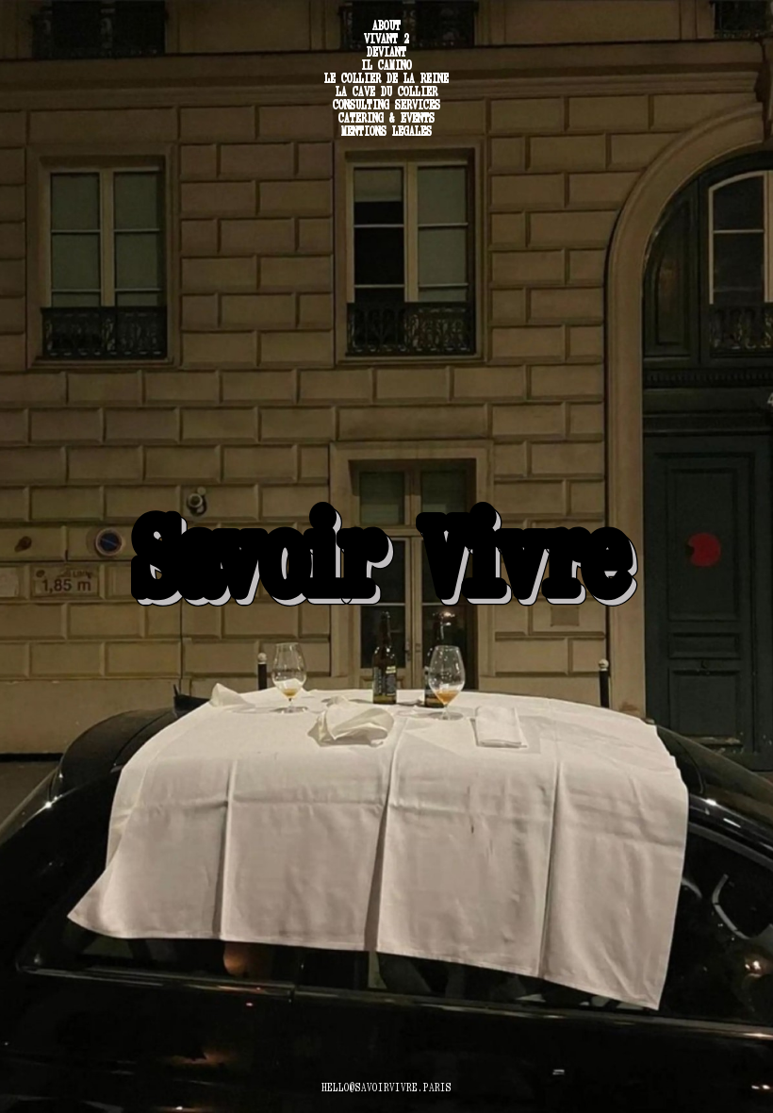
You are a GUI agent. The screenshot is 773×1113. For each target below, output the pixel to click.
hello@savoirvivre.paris (386, 1087)
